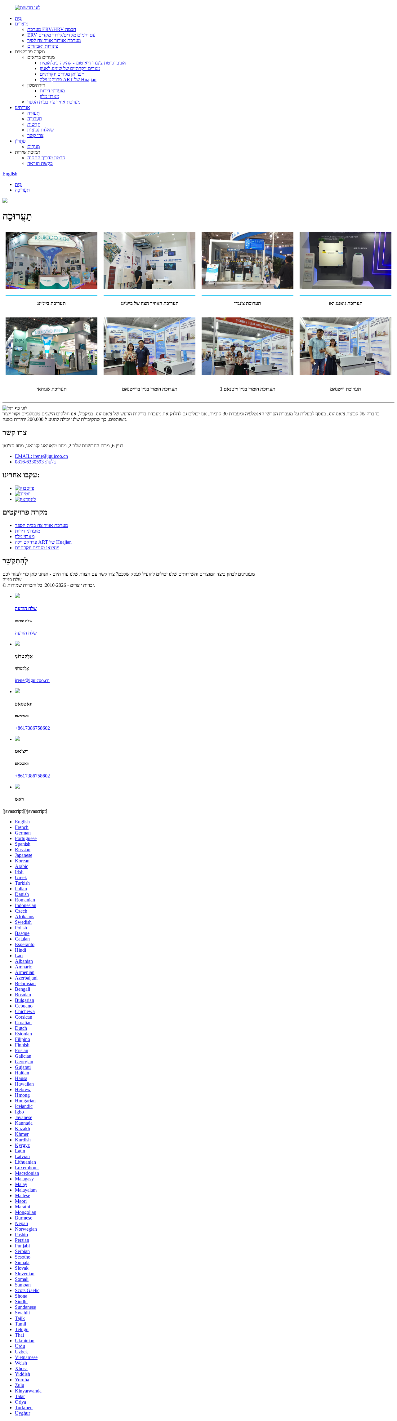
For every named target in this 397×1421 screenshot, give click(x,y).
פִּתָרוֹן (20, 141)
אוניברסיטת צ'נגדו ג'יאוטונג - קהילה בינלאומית (83, 62)
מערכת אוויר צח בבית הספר (53, 101)
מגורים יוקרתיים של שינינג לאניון (70, 68)
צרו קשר (35, 135)
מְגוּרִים (33, 146)
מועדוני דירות (52, 90)
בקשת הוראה (40, 163)
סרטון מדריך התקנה (46, 157)
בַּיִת (18, 18)
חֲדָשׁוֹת (33, 124)
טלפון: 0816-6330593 (35, 461)
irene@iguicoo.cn (32, 680)
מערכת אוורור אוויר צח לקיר (54, 40)
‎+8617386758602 (32, 728)
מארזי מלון (49, 96)
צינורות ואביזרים (42, 46)
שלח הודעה (26, 632)
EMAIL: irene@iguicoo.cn (41, 456)
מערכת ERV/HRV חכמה (51, 29)
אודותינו (22, 107)
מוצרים (21, 23)
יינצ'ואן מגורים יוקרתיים (62, 74)
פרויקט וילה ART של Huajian (68, 79)
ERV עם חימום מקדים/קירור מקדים (61, 35)
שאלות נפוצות (40, 129)
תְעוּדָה (33, 113)
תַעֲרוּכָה (34, 118)
